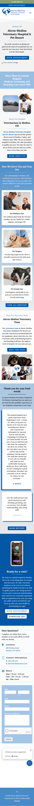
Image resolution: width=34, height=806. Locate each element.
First (6, 695)
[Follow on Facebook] (17, 791)
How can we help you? (13, 713)
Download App (17, 617)
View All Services (17, 305)
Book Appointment (17, 5)
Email (7, 698)
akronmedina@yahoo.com (17, 664)
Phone (7, 706)
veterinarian (12, 176)
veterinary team (12, 328)
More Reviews (17, 528)
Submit (8, 739)
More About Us (17, 156)
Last (19, 695)
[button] (29, 763)
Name (7, 689)
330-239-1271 (12, 661)
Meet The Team (17, 350)
